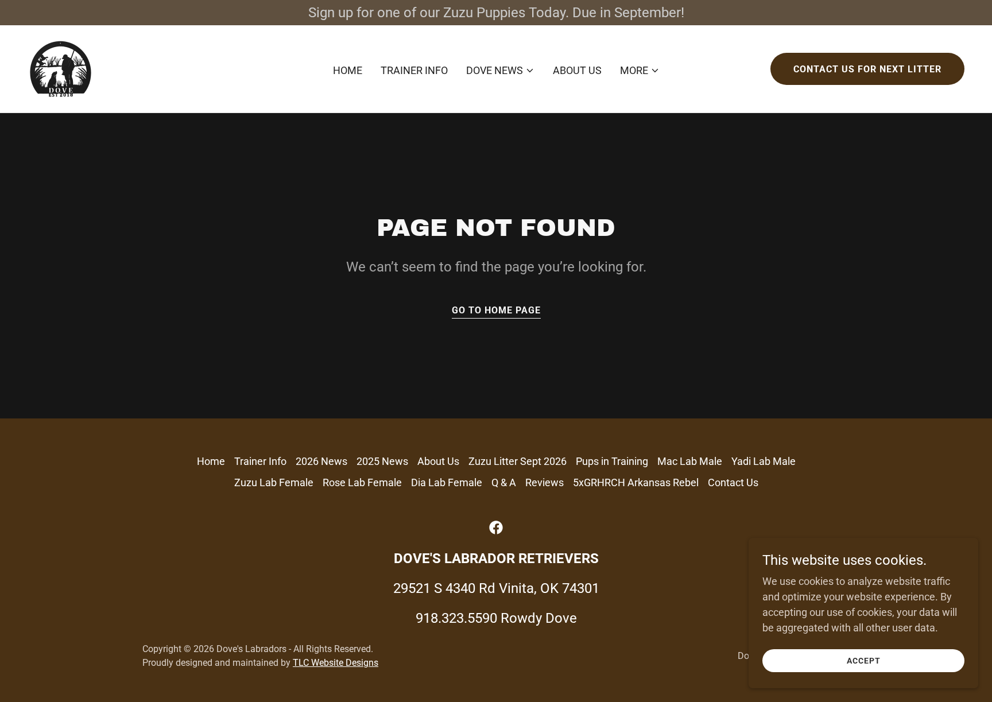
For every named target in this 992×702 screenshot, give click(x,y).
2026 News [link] (321, 461)
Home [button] (211, 461)
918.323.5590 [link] (456, 618)
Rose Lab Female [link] (362, 482)
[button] (500, 70)
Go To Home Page (496, 310)
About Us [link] (577, 70)
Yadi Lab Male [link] (763, 461)
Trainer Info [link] (414, 70)
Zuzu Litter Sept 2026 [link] (517, 461)
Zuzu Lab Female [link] (273, 482)
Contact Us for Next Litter (867, 69)
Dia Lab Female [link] (446, 482)
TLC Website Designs (335, 662)
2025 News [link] (382, 461)
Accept (864, 660)
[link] (61, 68)
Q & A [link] (503, 482)
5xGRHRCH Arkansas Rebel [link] (636, 482)
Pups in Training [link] (612, 461)
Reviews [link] (544, 482)
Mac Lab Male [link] (689, 461)
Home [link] (347, 70)
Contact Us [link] (733, 482)
